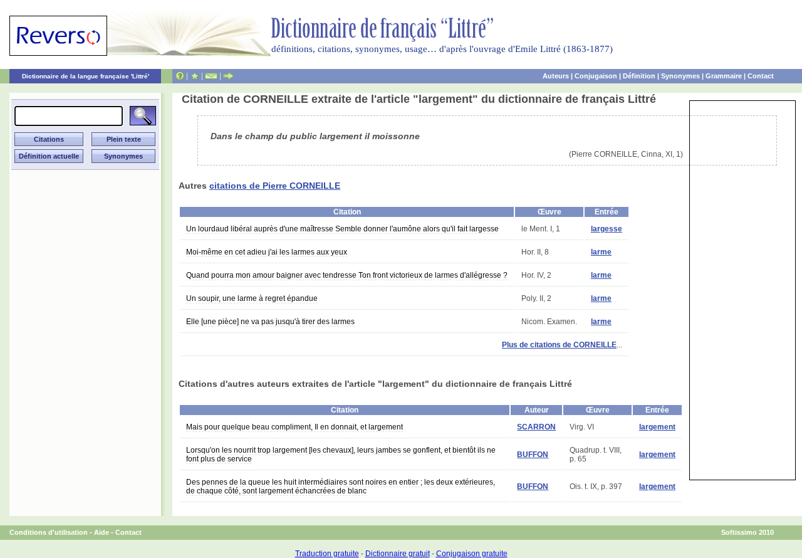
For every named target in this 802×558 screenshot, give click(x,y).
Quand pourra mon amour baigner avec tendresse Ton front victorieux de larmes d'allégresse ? (347, 275)
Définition (639, 76)
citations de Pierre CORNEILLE (274, 186)
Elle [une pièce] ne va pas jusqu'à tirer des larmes (270, 321)
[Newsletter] (211, 75)
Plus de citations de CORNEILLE (559, 344)
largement (657, 427)
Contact (760, 76)
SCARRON (536, 427)
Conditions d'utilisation (48, 532)
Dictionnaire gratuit (397, 553)
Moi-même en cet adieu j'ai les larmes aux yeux (266, 252)
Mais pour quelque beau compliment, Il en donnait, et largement (294, 427)
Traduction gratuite (327, 553)
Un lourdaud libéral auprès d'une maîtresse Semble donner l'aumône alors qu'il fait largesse (342, 228)
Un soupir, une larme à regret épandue (252, 298)
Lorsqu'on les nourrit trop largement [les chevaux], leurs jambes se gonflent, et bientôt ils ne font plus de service (341, 454)
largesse (606, 228)
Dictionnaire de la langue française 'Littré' (85, 76)
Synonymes (680, 76)
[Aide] (179, 75)
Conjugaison (596, 76)
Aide (101, 532)
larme (601, 252)
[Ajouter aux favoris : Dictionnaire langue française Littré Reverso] (194, 75)
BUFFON (532, 454)
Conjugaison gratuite (472, 553)
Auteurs (556, 76)
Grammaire (724, 76)
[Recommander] (228, 75)
